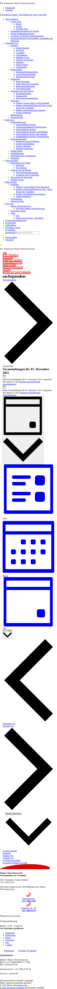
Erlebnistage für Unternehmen (23, 156)
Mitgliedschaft (17, 115)
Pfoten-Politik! (22, 65)
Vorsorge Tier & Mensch (21, 170)
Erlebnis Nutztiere (23, 146)
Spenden (9, 10)
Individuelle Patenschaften (27, 72)
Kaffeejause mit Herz (12, 260)
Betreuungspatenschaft (25, 77)
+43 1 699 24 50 (7, 923)
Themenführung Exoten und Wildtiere (32, 132)
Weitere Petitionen (23, 113)
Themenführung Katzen (26, 129)
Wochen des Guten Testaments (16, 272)
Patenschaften (16, 69)
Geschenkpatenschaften (26, 74)
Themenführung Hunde (26, 125)
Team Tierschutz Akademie (27, 84)
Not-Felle (20, 50)
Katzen (19, 26)
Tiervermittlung (11, 19)
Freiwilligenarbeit (23, 89)
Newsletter (9, 940)
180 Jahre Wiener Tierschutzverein (30, 208)
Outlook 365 (8, 856)
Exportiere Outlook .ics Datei (15, 863)
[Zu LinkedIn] (31, 951)
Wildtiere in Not (22, 57)
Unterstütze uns (11, 43)
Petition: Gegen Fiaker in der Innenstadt (32, 103)
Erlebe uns (9, 120)
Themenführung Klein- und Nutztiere (31, 134)
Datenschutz (10, 935)
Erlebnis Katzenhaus (24, 148)
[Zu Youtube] (16, 951)
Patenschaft (10, 8)
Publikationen (16, 199)
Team (13, 213)
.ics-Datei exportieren (12, 860)
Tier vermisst (21, 168)
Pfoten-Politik (11, 182)
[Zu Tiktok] (22, 951)
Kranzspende (21, 96)
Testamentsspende (23, 93)
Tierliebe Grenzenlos (24, 60)
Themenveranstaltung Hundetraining (31, 127)
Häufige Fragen (17, 180)
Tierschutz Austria (18, 211)
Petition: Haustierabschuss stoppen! (30, 110)
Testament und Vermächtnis (22, 91)
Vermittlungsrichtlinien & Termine (25, 31)
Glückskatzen (21, 55)
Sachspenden (21, 67)
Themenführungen (18, 122)
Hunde (19, 24)
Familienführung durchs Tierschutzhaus (32, 137)
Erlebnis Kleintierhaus (25, 144)
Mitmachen (15, 79)
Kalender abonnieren (13, 814)
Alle (4, 253)
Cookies (8, 945)
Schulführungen (17, 153)
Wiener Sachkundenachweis (22, 33)
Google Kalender (10, 851)
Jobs (18, 216)
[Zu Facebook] (1, 951)
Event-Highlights (10, 256)
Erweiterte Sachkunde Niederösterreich (27, 36)
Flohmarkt (15, 158)
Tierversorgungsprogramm (27, 98)
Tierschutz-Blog (17, 201)
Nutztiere (20, 62)
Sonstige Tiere (22, 29)
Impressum (9, 933)
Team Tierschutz (23, 81)
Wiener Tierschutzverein (21, 206)
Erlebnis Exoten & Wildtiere (28, 141)
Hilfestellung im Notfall (20, 163)
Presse (8, 938)
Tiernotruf (20, 165)
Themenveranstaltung (13, 268)
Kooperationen (17, 117)
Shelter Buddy (17, 151)
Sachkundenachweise (12, 263)
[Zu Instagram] (9, 951)
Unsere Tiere (16, 21)
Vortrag (6, 270)
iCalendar (7, 853)
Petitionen (15, 101)
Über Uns (9, 204)
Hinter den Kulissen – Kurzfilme (29, 218)
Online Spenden (22, 48)
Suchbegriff (10, 232)
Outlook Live (8, 858)
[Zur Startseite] (23, 15)
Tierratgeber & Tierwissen (21, 177)
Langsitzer (20, 53)
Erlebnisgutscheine (18, 139)
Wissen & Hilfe (11, 160)
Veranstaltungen (9, 280)
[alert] (28, 380)
